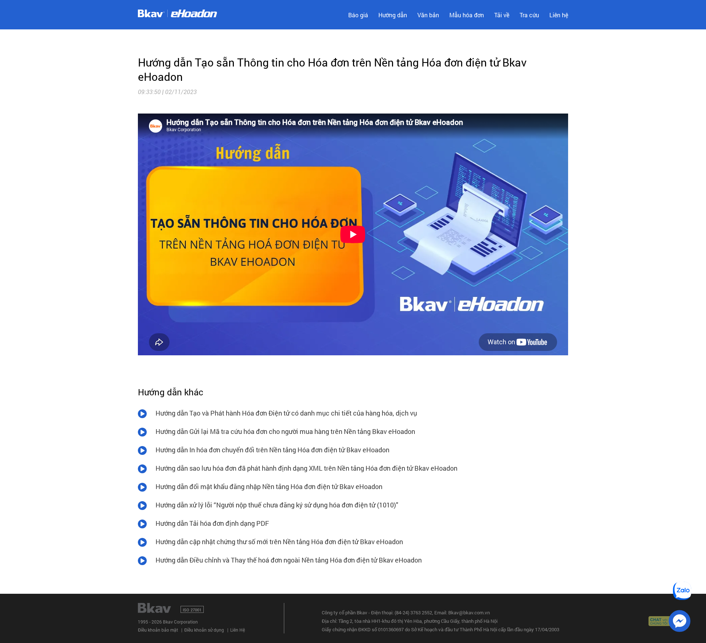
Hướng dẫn (392, 15)
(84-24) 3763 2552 (413, 612)
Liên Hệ (237, 630)
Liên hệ (558, 15)
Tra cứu (529, 15)
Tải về (501, 15)
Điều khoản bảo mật (158, 630)
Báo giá (358, 15)
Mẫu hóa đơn (466, 15)
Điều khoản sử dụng (204, 630)
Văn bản (428, 15)
